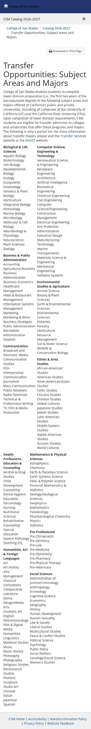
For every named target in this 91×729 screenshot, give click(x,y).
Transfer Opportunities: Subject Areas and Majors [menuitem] (40, 35)
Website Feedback (60, 723)
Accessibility (37, 719)
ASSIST (30, 140)
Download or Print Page (67, 51)
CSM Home (17, 719)
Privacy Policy (34, 723)
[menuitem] (22, 28)
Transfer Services (73, 136)
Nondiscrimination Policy (68, 719)
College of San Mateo (22, 28)
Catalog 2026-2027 (56, 28)
